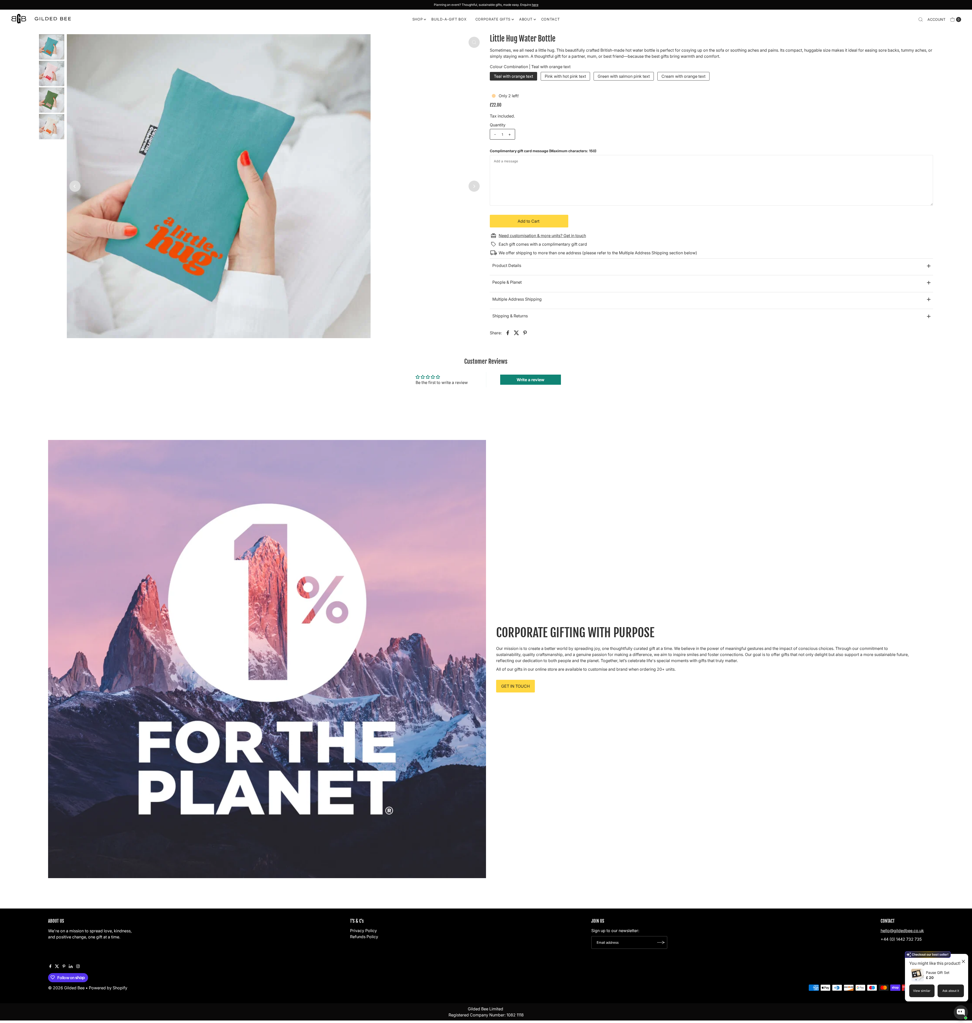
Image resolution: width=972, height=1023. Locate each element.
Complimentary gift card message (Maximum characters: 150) (543, 151)
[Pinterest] (64, 966)
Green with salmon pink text (624, 76)
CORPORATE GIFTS (493, 19)
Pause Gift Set (937, 972)
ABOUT (526, 19)
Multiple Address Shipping (517, 299)
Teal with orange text (513, 76)
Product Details (506, 265)
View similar (921, 991)
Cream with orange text (683, 76)
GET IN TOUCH (515, 686)
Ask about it (950, 991)
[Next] (474, 186)
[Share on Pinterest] (525, 332)
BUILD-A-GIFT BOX (449, 19)
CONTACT (550, 19)
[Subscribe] (661, 942)
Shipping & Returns (510, 315)
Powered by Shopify (108, 987)
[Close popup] (961, 958)
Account (936, 19)
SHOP (417, 19)
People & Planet (507, 282)
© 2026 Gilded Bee (66, 987)
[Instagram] (78, 966)
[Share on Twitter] (516, 332)
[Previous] (74, 186)
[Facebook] (50, 966)
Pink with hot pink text (565, 76)
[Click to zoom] (474, 42)
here (535, 5)
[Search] (920, 19)
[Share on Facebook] (508, 332)
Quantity (497, 124)
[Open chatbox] (961, 1012)
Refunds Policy (364, 936)
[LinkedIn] (71, 966)
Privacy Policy (363, 930)
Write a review (530, 379)
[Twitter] (57, 966)
